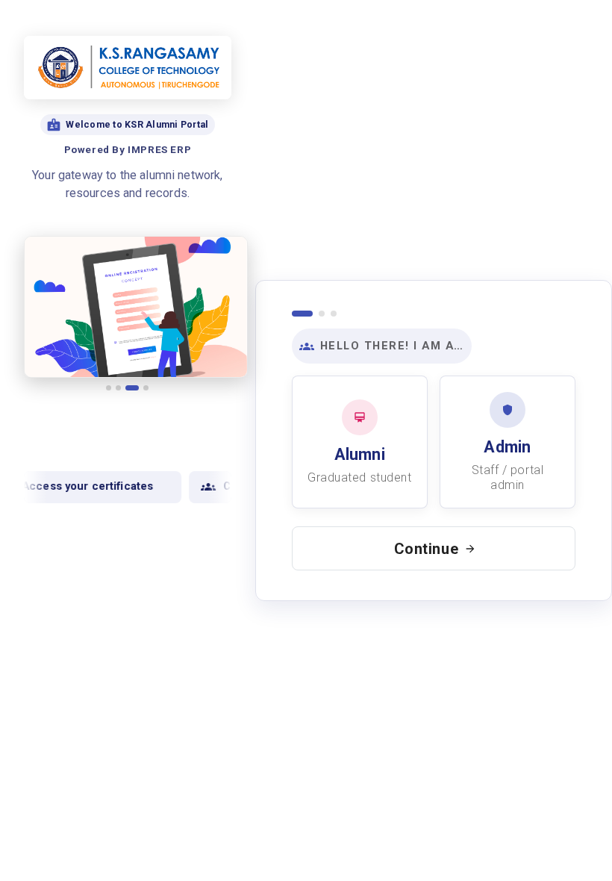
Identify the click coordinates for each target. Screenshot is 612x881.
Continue (426, 549)
